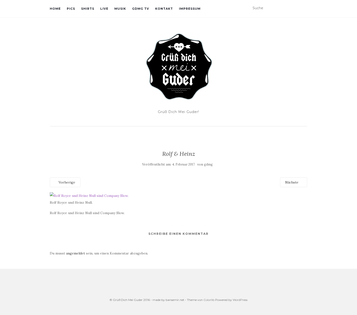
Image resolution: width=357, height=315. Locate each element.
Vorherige (66, 182)
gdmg (208, 164)
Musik (120, 8)
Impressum (190, 8)
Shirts (87, 8)
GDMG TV (140, 8)
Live (104, 8)
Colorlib (209, 300)
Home (55, 8)
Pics (71, 8)
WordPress (240, 300)
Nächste (292, 182)
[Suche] (304, 8)
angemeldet (75, 253)
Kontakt (164, 8)
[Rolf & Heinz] (89, 195)
